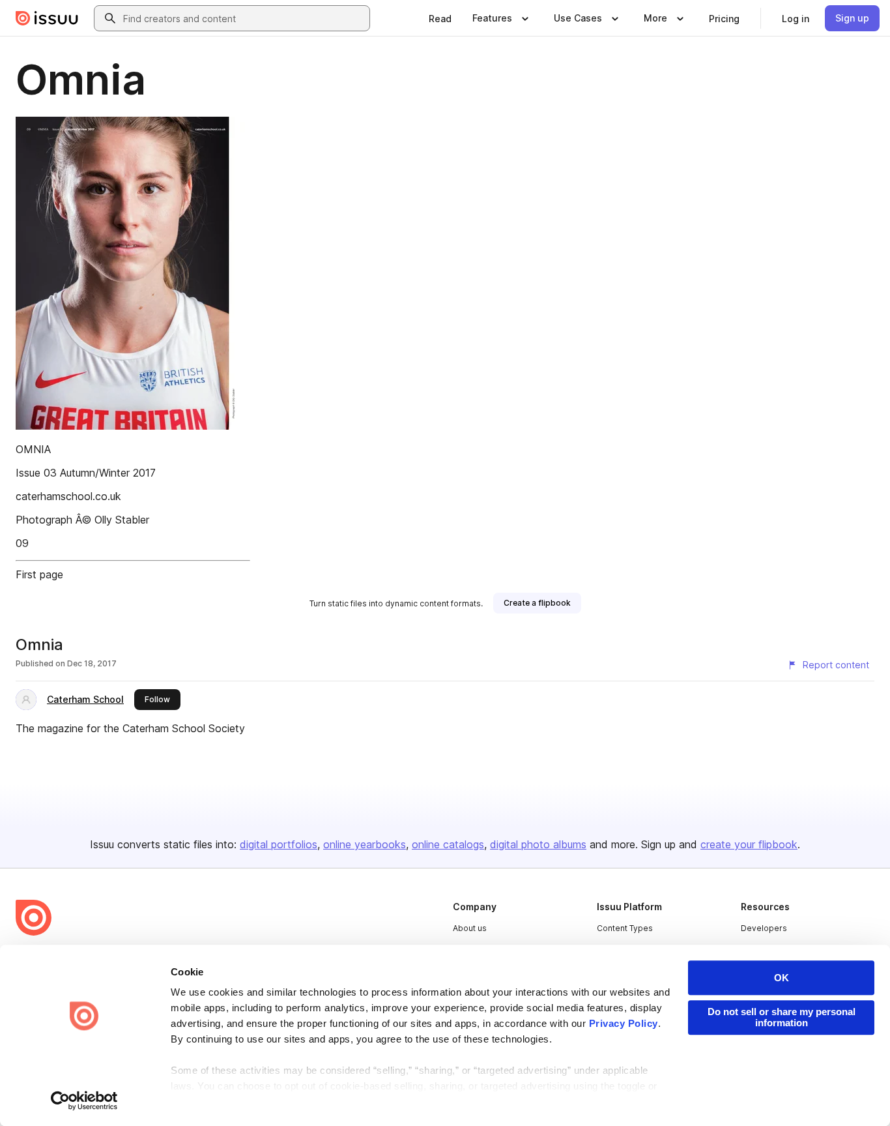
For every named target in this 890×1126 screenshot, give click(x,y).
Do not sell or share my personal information (781, 1017)
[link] (440, 18)
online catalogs (448, 844)
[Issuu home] (46, 18)
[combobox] (243, 18)
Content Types (625, 928)
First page (39, 574)
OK (781, 977)
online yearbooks (364, 844)
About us (470, 928)
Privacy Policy (623, 1023)
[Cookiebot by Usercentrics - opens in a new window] (84, 1100)
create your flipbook (748, 844)
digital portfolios (278, 844)
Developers (764, 928)
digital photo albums (538, 844)
